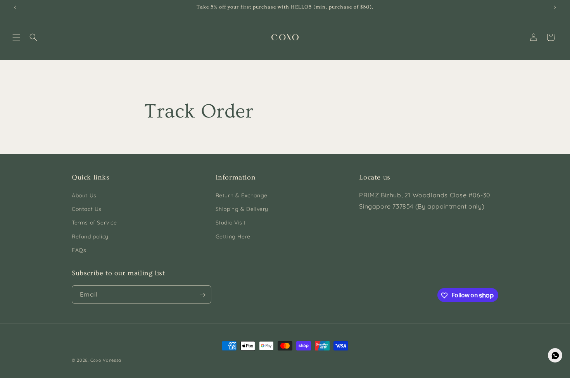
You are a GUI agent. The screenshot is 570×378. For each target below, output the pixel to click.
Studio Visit (231, 222)
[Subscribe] (202, 295)
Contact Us (87, 208)
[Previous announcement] (15, 7)
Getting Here (233, 236)
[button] (16, 37)
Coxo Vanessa (105, 360)
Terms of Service (94, 222)
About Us (84, 195)
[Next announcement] (554, 7)
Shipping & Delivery (242, 208)
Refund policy (90, 236)
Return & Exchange (242, 195)
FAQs (79, 250)
